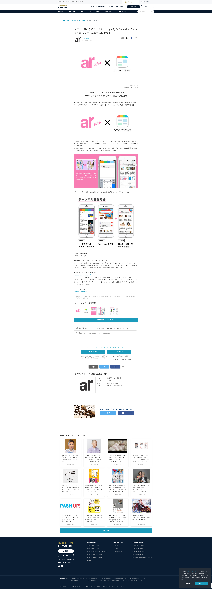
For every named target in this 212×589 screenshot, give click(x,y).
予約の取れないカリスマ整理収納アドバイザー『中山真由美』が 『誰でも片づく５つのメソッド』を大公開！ (93, 489)
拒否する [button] (188, 583)
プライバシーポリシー (194, 571)
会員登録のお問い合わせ (138, 545)
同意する (201, 583)
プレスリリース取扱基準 (103, 586)
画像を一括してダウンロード (106, 319)
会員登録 (133, 6)
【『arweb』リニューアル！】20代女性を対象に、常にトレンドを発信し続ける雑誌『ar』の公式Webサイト (140, 459)
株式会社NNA (74, 580)
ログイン (147, 6)
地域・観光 (72, 11)
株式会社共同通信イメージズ (137, 578)
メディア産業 (129, 328)
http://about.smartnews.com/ (82, 275)
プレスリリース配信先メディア (94, 554)
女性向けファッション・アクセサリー (97, 328)
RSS (121, 586)
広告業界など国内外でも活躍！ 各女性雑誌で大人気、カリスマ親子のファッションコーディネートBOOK (140, 489)
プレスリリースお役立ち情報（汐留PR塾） (97, 551)
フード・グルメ (121, 11)
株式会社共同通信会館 (105, 578)
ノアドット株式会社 (103, 580)
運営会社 (114, 586)
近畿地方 (100, 333)
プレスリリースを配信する (98, 6)
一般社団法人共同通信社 (77, 578)
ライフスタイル (95, 11)
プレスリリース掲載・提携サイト (95, 557)
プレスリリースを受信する (115, 6)
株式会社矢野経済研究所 (137, 580)
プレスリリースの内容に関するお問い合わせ (143, 557)
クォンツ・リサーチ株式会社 (88, 580)
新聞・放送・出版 (72, 20)
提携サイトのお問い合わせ (138, 551)
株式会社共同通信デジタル (120, 578)
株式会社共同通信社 (91, 578)
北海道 (80, 333)
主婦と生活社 (81, 20)
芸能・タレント (120, 328)
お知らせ (115, 545)
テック (83, 11)
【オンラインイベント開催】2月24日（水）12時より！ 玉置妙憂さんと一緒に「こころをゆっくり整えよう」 (93, 459)
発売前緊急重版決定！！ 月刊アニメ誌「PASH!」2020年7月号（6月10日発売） (141, 517)
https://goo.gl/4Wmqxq (80, 291)
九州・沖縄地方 (106, 333)
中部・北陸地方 (92, 333)
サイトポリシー (63, 586)
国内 (130, 2)
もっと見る (106, 530)
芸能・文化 (108, 11)
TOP (64, 20)
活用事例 (89, 560)
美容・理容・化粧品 (111, 328)
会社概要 (115, 548)
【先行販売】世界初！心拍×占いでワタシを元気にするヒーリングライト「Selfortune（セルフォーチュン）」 (117, 459)
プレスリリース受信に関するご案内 (122, 359)
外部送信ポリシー (89, 586)
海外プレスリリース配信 (93, 548)
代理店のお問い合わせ (137, 548)
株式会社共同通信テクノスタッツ (119, 580)
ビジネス (60, 11)
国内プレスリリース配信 (93, 545)
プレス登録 (93, 351)
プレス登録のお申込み (137, 554)
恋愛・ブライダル (83, 328)
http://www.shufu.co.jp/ (114, 386)
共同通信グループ (117, 551)
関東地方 (86, 333)
